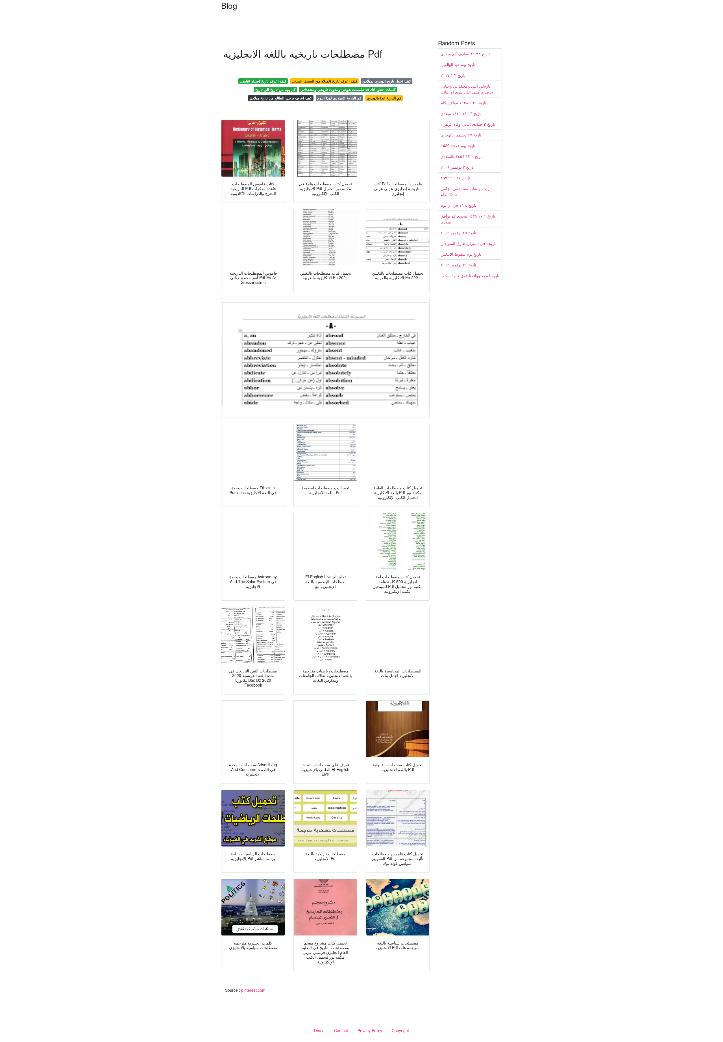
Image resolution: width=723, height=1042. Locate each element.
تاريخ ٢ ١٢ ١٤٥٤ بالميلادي (462, 156)
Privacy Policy (370, 1030)
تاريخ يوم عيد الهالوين (458, 64)
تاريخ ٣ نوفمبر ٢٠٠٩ (457, 167)
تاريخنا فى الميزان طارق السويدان (468, 243)
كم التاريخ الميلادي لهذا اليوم (339, 98)
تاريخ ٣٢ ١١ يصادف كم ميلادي (465, 54)
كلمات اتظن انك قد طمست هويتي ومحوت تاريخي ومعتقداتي (347, 89)
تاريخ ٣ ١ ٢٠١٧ (453, 75)
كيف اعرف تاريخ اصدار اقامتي (263, 81)
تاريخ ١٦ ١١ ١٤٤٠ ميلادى (461, 113)
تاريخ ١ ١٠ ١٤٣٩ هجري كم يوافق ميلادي (468, 219)
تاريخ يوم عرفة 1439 (458, 145)
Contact (341, 1030)
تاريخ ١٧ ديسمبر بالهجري (461, 135)
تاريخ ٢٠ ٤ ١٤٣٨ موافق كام (463, 102)
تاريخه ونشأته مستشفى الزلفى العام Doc (466, 191)
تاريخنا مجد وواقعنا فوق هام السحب (470, 275)
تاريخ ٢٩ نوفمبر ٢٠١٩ (458, 232)
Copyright (400, 1030)
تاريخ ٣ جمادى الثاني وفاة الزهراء (468, 124)
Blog (229, 5)
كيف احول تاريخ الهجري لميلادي (386, 81)
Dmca (319, 1030)
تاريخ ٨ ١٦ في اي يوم (458, 205)
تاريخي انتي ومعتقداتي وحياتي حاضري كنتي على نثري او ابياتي (467, 89)
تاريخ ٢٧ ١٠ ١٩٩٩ (455, 178)
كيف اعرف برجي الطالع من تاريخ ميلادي (280, 98)
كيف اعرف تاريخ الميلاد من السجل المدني (324, 81)
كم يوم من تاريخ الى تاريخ (275, 89)
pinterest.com (253, 990)
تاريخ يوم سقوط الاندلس (461, 254)
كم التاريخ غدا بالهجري (384, 98)
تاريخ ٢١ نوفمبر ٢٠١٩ (458, 265)
